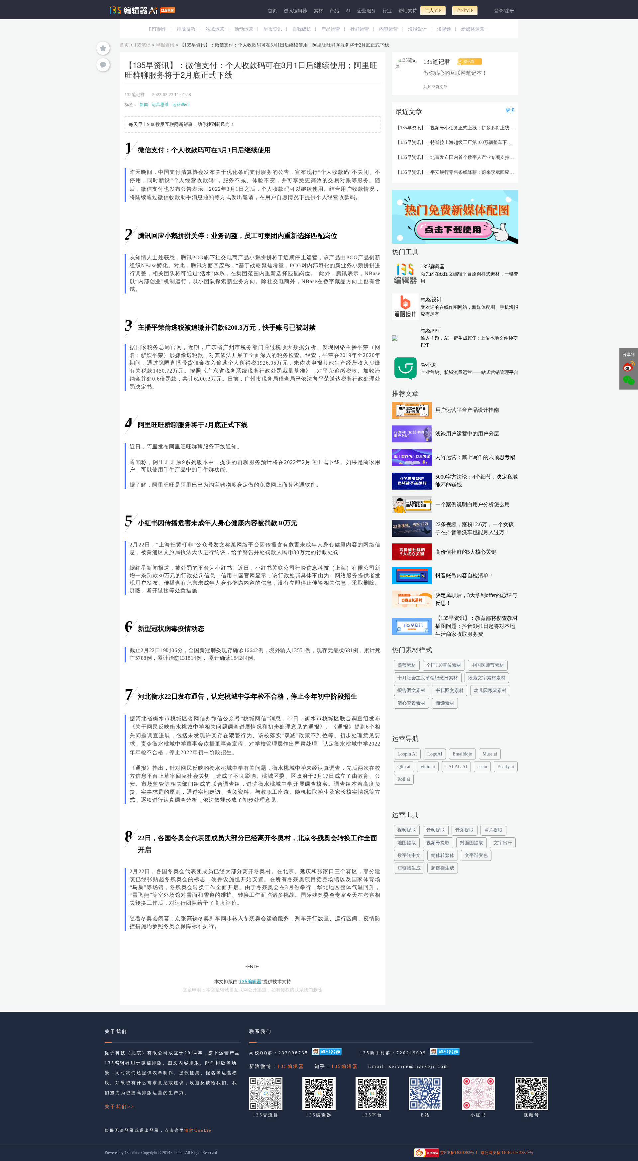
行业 (387, 10)
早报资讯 (273, 29)
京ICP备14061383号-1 (459, 1152)
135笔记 (142, 45)
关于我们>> (120, 1106)
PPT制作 (157, 29)
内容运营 (388, 29)
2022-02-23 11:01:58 (171, 94)
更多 (510, 110)
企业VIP (465, 10)
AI (348, 10)
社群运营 (359, 29)
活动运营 (244, 29)
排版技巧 (186, 29)
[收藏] (103, 48)
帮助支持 (407, 10)
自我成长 (301, 29)
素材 (318, 10)
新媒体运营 (472, 29)
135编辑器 (290, 1066)
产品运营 (330, 29)
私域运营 (215, 29)
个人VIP (433, 10)
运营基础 (180, 104)
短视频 (444, 29)
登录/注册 (504, 10)
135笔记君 (135, 94)
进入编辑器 (295, 10)
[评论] (103, 64)
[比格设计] (455, 218)
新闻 (144, 104)
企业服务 (366, 10)
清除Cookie (198, 1130)
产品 (334, 10)
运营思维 (160, 104)
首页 (272, 10)
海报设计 (417, 29)
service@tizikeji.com (419, 1066)
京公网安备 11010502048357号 (506, 1152)
